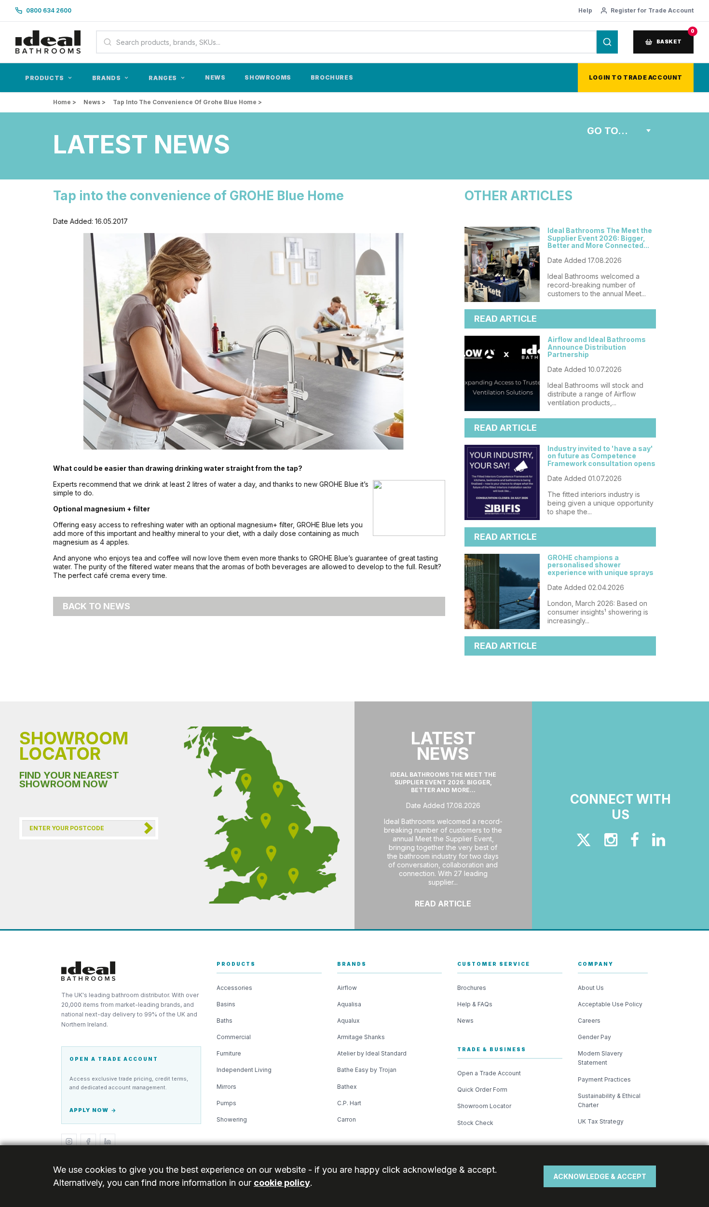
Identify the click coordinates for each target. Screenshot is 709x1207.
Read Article (505, 319)
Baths (224, 1020)
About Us (591, 987)
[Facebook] (88, 1141)
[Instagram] (69, 1141)
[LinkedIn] (107, 1141)
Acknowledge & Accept (599, 1176)
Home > (64, 102)
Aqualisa (349, 1004)
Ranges (163, 78)
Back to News (96, 606)
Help (585, 10)
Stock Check (475, 1122)
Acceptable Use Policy (610, 1004)
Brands (106, 78)
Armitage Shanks (361, 1037)
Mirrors (226, 1086)
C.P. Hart (349, 1103)
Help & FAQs (474, 1004)
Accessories (234, 987)
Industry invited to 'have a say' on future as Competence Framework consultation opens (601, 455)
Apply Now (89, 1110)
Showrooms (268, 77)
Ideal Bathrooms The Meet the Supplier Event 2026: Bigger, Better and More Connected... (599, 237)
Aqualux (348, 1020)
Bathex (347, 1086)
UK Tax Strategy (601, 1121)
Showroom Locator (484, 1106)
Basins (226, 1004)
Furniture (229, 1053)
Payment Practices (604, 1079)
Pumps (226, 1103)
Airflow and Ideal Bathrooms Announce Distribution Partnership (596, 346)
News (215, 77)
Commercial (234, 1037)
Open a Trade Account (489, 1073)
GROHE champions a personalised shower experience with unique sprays (600, 564)
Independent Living (244, 1069)
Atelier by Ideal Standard (372, 1053)
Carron (346, 1119)
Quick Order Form (482, 1089)
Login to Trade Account (635, 77)
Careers (589, 1020)
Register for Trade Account (652, 10)
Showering (232, 1119)
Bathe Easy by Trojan (366, 1069)
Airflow (347, 987)
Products (44, 78)
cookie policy (282, 1183)
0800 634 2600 (48, 10)
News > (94, 102)
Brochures (332, 77)
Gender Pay (594, 1037)
